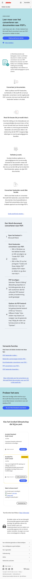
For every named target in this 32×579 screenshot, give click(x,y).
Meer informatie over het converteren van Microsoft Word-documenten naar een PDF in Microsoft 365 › (16, 380)
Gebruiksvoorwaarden (7, 574)
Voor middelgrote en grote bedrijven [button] (11, 546)
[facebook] (3, 569)
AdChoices (24, 576)
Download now (22, 503)
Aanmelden (27, 2)
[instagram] (6, 569)
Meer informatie (24, 513)
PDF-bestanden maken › (10, 355)
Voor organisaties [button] (7, 550)
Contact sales (10, 495)
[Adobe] (8, 2)
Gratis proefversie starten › (16, 214)
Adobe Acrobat (6, 7)
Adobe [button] (4, 557)
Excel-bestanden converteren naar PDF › (15, 362)
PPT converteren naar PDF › (11, 366)
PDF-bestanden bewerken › (11, 369)
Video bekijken (9, 43)
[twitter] (9, 569)
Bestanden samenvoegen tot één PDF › (14, 359)
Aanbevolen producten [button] (8, 560)
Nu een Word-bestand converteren (16, 408)
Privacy (20, 571)
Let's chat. (14, 493)
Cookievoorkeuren (16, 574)
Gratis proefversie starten (16, 38)
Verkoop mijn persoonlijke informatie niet (11, 576)
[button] (20, 2)
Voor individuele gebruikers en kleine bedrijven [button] (14, 542)
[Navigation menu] (2, 2)
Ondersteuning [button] (6, 553)
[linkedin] (12, 569)
